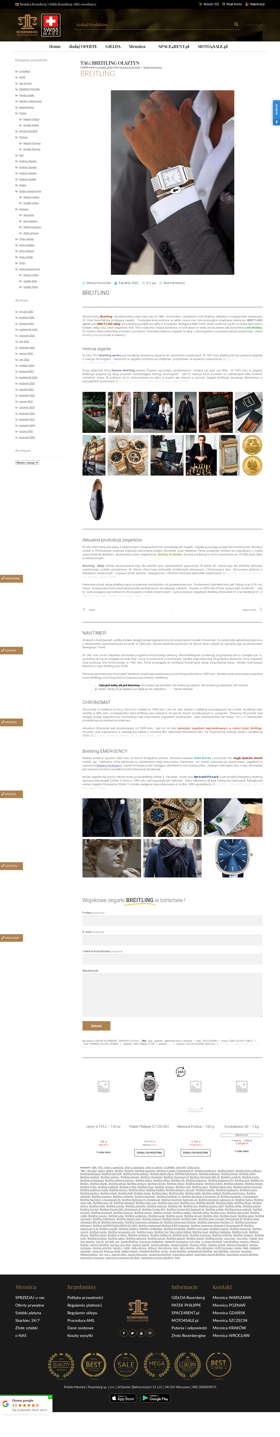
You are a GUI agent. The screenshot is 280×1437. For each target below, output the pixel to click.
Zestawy (24, 209)
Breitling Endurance (196, 1180)
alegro (101, 1171)
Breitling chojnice (110, 1177)
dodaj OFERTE (83, 46)
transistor (235, 1251)
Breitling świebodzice (151, 1229)
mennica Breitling (99, 1245)
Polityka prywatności (85, 1298)
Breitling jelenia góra (220, 1187)
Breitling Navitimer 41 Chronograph (141, 1200)
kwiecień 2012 (27, 413)
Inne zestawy (30, 221)
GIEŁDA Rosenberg (188, 1298)
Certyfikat (24, 71)
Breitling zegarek (176, 1238)
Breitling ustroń (98, 1235)
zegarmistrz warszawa (92, 1258)
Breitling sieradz (193, 1216)
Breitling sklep (211, 1216)
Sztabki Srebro (31, 203)
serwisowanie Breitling (199, 1251)
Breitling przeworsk (101, 1213)
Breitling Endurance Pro (221, 1180)
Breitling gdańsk (98, 1184)
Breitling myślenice (123, 1196)
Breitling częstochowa (92, 1180)
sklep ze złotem (153, 1167)
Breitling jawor (200, 1187)
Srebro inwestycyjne (30, 191)
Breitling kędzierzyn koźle (94, 1190)
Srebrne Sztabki (27, 179)
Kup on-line (25, 83)
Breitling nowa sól (102, 1203)
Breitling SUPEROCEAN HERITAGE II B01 (115, 1225)
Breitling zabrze (116, 1238)
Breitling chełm (247, 1174)
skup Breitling (221, 1251)
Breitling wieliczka (222, 1235)
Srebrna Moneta (28, 161)
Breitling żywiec (214, 1238)
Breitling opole (97, 1206)
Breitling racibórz (182, 1213)
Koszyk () (211, 4)
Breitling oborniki (205, 1203)
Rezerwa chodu (112, 1251)
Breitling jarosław (164, 1187)
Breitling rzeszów (97, 1216)
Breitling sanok (157, 1216)
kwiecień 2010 (27, 425)
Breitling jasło (183, 1187)
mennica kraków (179, 1245)
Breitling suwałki (108, 1229)
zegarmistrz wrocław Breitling (157, 1258)
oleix (175, 1248)
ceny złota (242, 1238)
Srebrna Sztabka (28, 167)
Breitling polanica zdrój (211, 1206)
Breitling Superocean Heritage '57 (216, 1222)
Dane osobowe (80, 1328)
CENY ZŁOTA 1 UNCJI (241, 1041)
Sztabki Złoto (30, 287)
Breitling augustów (145, 1171)
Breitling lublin (193, 1193)
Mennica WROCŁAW (231, 1336)
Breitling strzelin (171, 1219)
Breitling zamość (156, 1238)
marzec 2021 (26, 401)
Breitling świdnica (128, 1229)
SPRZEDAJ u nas (30, 1298)
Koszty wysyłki (80, 1336)
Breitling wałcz (181, 1235)
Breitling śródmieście (104, 1219)
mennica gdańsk (140, 1245)
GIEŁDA (113, 46)
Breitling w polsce (117, 1235)
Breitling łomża (142, 1193)
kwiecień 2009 (27, 437)
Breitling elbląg (162, 1180)
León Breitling (230, 1242)
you (101, 1254)
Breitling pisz (191, 1206)
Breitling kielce (137, 1190)
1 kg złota (91, 1171)
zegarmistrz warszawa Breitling (123, 1258)
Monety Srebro (31, 197)
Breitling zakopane (136, 1238)
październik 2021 (28, 377)
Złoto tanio (193, 1167)
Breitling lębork (108, 1193)
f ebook (253, 1238)
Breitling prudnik (215, 1209)
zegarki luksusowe (137, 1254)
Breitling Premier (89, 1209)
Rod (21, 155)
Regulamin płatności (84, 1305)
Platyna (23, 137)
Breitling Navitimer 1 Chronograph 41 (100, 1200)
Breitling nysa (187, 1203)
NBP (94, 1167)
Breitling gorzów (254, 1184)
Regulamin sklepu (82, 1313)
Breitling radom (200, 1213)
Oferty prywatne (29, 1305)
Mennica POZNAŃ (229, 1305)
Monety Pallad (31, 119)
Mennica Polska (198, 1245)
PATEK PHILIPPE (28, 131)
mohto (126, 1248)
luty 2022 (24, 359)
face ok (100, 1242)
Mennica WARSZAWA (232, 1298)
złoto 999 (181, 1167)
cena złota (229, 1238)
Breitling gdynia (117, 1184)
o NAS (20, 1336)
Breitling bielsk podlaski (136, 1174)
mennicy (117, 1248)
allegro (110, 1171)
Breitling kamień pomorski (247, 1187)
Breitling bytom (229, 1174)
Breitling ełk (178, 1180)
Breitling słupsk (228, 1216)
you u (107, 1254)
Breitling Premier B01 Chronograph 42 (120, 1209)
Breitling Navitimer (145, 1196)
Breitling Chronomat (151, 1177)
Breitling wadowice (138, 1235)
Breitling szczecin (219, 1229)
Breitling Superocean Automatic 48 (144, 1222)
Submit (96, 1026)
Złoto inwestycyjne (29, 269)
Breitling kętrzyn (118, 1190)
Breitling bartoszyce (205, 1171)
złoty (177, 1258)
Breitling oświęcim (157, 1206)
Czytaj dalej (103, 1152)
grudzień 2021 (26, 365)
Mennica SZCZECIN (230, 1321)
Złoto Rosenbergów (189, 1336)
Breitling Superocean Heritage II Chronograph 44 (217, 1225)
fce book (109, 1242)
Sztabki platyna (28, 1313)
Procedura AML (81, 1321)
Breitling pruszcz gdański (238, 1209)
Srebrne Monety (28, 173)
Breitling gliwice (175, 1184)
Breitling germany (136, 1184)
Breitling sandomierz (136, 1216)
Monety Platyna (32, 143)
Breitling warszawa (200, 1235)
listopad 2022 (26, 324)
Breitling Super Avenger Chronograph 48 (220, 1219)
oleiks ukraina (138, 1248)
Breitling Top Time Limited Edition (172, 1232)
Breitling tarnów (98, 1232)
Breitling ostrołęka (136, 1206)
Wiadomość (90, 970)
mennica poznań (216, 1245)
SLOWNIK (169, 1167)
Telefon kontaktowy (102, 951)
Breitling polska (233, 1206)
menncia (244, 1242)
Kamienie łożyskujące (176, 1242)
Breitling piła (175, 1206)
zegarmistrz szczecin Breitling (242, 1254)
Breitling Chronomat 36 (176, 1177)
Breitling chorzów (130, 1177)
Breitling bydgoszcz (209, 1174)
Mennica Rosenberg (237, 1245)
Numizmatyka (26, 107)
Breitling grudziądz (108, 1187)
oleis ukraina (165, 1248)
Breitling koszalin (205, 1190)
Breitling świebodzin (175, 1229)
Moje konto (234, 4)
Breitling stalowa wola (129, 1219)
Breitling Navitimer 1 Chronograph (239, 1196)
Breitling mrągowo (102, 1196)
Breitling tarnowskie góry (122, 1232)
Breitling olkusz (242, 1203)
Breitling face (242, 1180)
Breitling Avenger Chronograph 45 (175, 1171)
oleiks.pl (152, 1248)
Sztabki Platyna (31, 149)
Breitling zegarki (195, 1238)
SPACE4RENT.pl (174, 46)
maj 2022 (24, 341)
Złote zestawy (31, 233)
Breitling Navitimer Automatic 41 (216, 1200)
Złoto (22, 263)
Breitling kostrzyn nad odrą (180, 1190)
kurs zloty (195, 1242)
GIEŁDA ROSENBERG (105, 1041)
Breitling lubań (160, 1193)
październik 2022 (28, 329)
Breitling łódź (125, 1193)
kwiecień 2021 (27, 395)
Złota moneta (26, 239)
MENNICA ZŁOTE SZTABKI (104, 1044)
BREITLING (97, 74)
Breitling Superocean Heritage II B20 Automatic (164, 1225)
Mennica (137, 46)
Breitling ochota (224, 1203)
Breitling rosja (218, 1213)
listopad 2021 (26, 371)
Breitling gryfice (127, 1187)
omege (238, 1248)
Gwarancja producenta (151, 1242)
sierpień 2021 (26, 389)
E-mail (93, 932)
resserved (97, 1251)
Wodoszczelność (89, 1254)
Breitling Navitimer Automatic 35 (179, 1200)
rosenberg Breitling (149, 1251)
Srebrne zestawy (32, 227)
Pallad (22, 113)
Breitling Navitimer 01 (168, 1196)
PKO (100, 1167)
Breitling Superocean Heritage (180, 1222)
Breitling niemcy (244, 1200)
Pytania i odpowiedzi (189, 1328)
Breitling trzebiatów (220, 1232)
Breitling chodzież (89, 1177)
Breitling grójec (88, 1187)
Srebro (22, 185)
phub (245, 1248)
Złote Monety (26, 251)
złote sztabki (26, 257)
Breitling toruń (200, 1232)
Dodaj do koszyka (149, 1152)
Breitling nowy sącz (146, 1203)
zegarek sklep (118, 1254)
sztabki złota (30, 281)
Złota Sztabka (26, 245)
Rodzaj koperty (130, 1251)
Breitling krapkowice (227, 1190)
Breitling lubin (176, 1193)
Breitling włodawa (243, 1235)
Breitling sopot (246, 1216)
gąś (117, 1242)
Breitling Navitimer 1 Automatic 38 (200, 1196)
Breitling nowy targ (168, 1203)
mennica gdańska (160, 1245)
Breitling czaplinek (231, 1177)
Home (55, 46)
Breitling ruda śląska (238, 1213)
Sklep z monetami (113, 1167)
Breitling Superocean (113, 1222)
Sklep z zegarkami (134, 1167)
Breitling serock (174, 1216)
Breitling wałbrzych (160, 1235)
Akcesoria (28, 215)
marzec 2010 (26, 431)
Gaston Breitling (129, 1242)
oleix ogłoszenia (204, 1248)
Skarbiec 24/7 (27, 1321)
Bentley (119, 1171)
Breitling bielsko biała (162, 1174)
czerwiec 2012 (27, 407)
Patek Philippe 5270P (144, 1044)
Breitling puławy (143, 1213)
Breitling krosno (248, 1190)
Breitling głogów (195, 1184)
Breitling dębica (143, 1180)
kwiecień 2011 (27, 419)
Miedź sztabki (26, 95)
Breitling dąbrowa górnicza (119, 1180)
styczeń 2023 (26, 312)
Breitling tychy (240, 1232)
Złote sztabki (26, 1328)
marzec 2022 (26, 353)
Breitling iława (146, 1187)
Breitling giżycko (157, 1184)
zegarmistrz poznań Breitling (209, 1254)
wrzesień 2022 (27, 336)
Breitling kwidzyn (89, 1193)
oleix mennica (187, 1248)
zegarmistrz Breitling (160, 1254)
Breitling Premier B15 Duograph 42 (185, 1209)
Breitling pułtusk (163, 1213)
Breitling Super (189, 1219)
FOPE (22, 77)
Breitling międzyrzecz (233, 1193)
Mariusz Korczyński (129, 67)
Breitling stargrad (151, 1219)
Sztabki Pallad (31, 125)
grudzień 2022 (26, 317)
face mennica (87, 1242)
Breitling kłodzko (155, 1190)
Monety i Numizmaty (30, 101)
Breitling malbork (211, 1193)
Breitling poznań (252, 1206)
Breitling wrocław (97, 1238)
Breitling (129, 1171)
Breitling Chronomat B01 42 (205, 1177)
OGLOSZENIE (209, 1041)
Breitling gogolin (214, 1184)
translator (246, 1251)
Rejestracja (257, 4)
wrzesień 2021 (27, 383)
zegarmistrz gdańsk (182, 1254)
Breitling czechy (250, 1177)
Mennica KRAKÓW (229, 1328)
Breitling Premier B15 (153, 1209)
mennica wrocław (102, 1248)
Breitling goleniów (234, 1184)
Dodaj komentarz (153, 67)
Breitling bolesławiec (186, 1174)
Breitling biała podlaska (248, 1171)
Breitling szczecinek (240, 1229)
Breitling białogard (90, 1174)
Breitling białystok (112, 1174)
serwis (164, 1251)
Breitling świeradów (198, 1229)
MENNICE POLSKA (29, 89)
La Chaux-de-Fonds (211, 1242)
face (260, 1238)
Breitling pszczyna (123, 1213)
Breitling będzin (225, 1171)
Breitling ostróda (115, 1206)
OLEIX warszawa (224, 1248)
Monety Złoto (30, 275)
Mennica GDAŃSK (229, 1313)
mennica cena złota (120, 1245)
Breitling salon (116, 1216)
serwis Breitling (177, 1251)
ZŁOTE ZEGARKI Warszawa (200, 1044)
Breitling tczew (145, 1232)
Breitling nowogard (124, 1203)
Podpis (93, 912)
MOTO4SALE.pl (213, 46)
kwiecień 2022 (27, 347)
